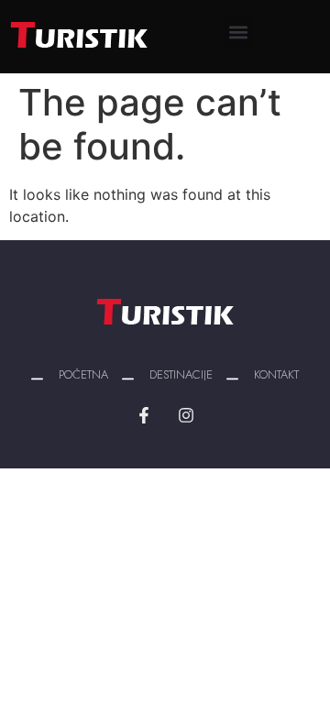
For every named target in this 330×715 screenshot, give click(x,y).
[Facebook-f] (143, 415)
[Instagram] (186, 415)
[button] (238, 32)
